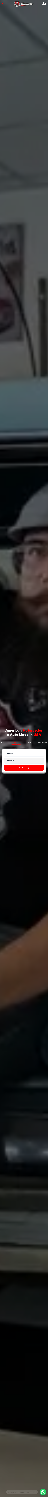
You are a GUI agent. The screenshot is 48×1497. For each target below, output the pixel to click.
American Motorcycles (15, 743)
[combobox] (24, 754)
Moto (30, 742)
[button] (43, 1492)
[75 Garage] (24, 4)
